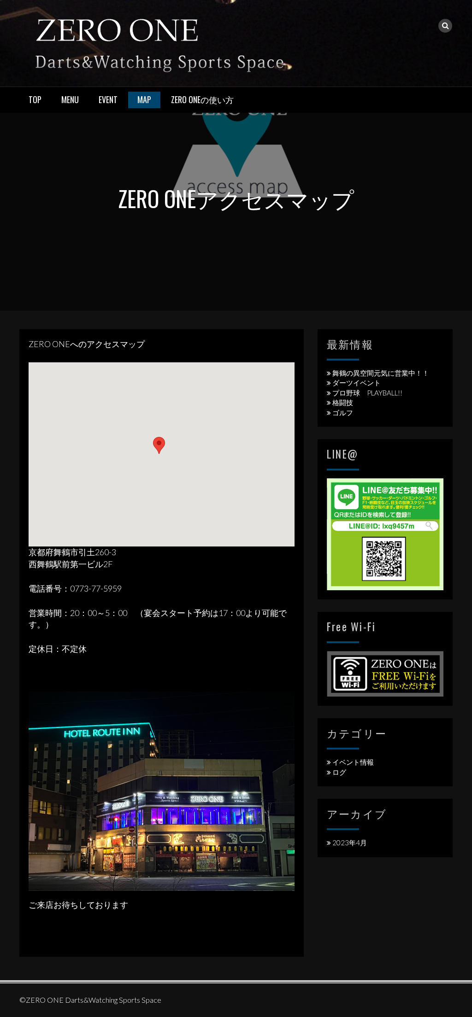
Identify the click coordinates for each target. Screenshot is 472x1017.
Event (108, 99)
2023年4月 (349, 842)
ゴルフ (342, 412)
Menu (70, 99)
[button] (159, 445)
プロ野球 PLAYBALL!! (367, 393)
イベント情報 (353, 762)
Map (144, 99)
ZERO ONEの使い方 (202, 99)
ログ (339, 772)
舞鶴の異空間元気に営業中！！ (380, 373)
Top (35, 99)
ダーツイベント (356, 382)
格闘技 (342, 402)
